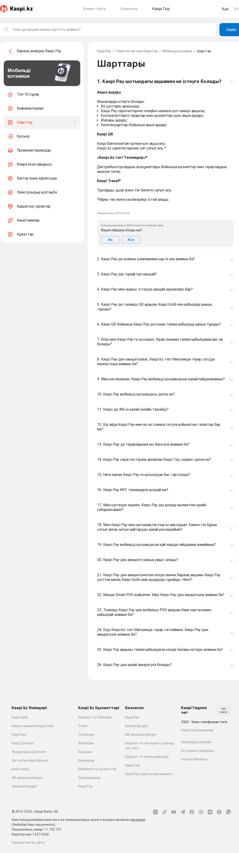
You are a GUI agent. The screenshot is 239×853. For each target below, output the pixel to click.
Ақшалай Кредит (25, 786)
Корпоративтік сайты (28, 842)
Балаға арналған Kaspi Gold (32, 726)
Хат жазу (223, 710)
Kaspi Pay (104, 51)
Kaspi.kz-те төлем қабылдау (147, 757)
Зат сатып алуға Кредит (30, 760)
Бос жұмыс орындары (197, 750)
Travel (82, 726)
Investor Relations (194, 759)
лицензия (137, 820)
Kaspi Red (19, 734)
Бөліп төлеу (20, 769)
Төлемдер (86, 734)
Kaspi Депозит (23, 743)
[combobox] (112, 29)
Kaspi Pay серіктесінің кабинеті (148, 774)
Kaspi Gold (19, 717)
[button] (165, 163)
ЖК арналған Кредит (27, 778)
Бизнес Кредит (136, 726)
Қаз (225, 9)
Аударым (85, 752)
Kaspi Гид (85, 786)
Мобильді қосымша (177, 51)
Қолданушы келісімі (196, 742)
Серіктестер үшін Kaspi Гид (137, 51)
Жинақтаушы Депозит (29, 752)
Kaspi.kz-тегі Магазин (95, 717)
